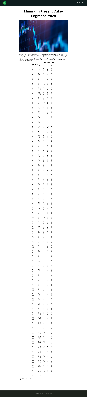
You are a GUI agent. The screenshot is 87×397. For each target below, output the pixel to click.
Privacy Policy (81, 2)
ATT (20, 379)
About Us (76, 2)
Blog (72, 2)
